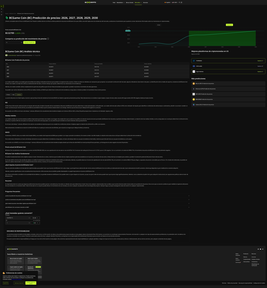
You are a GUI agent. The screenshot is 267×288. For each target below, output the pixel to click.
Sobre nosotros (238, 259)
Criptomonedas (247, 259)
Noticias (245, 257)
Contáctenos (254, 261)
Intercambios (246, 261)
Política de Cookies (16, 279)
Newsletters (120, 2)
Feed (114, 2)
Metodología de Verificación (255, 264)
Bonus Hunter (129, 2)
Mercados (137, 2)
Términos (224, 283)
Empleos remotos (256, 259)
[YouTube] (260, 249)
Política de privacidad (232, 283)
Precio (6, 13)
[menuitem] (2, 6)
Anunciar (145, 2)
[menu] (2, 10)
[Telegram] (262, 249)
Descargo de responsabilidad (245, 283)
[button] (97, 196)
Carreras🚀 (238, 262)
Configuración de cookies (259, 283)
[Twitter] (258, 249)
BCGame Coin (13, 13)
